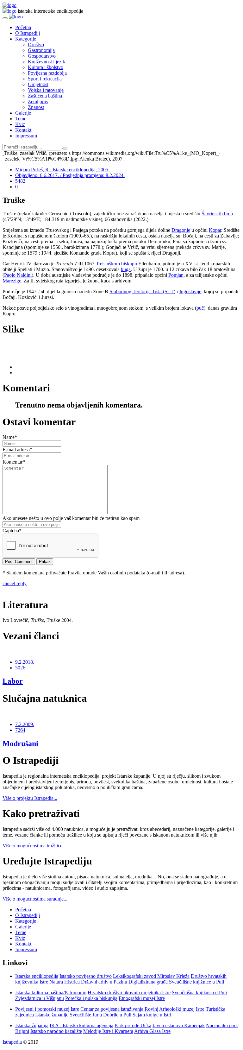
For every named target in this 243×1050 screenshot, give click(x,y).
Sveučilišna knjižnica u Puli (199, 992)
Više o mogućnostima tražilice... (34, 845)
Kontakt (23, 130)
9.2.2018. (24, 662)
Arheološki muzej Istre (181, 1009)
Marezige (12, 280)
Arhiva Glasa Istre (152, 1031)
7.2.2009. (24, 724)
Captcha (12, 530)
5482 (20, 181)
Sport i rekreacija (45, 78)
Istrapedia (13, 1042)
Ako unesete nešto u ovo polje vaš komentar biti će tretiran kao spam (71, 518)
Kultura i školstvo (45, 67)
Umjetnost (38, 84)
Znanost (36, 107)
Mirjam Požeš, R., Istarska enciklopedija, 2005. (62, 169)
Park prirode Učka (133, 1025)
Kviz (20, 124)
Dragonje (180, 230)
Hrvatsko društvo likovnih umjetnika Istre (129, 992)
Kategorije (25, 38)
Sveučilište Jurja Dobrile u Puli (100, 1014)
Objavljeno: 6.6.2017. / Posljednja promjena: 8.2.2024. (70, 175)
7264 (20, 730)
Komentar (14, 462)
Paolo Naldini (18, 275)
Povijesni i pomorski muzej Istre (47, 1009)
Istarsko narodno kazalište (56, 1031)
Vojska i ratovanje (46, 90)
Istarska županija (31, 1025)
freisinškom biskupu (117, 263)
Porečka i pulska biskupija (91, 998)
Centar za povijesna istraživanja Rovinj (119, 1009)
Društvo (36, 44)
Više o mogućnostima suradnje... (35, 898)
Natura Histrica (64, 981)
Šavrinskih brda (217, 213)
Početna (23, 27)
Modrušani (20, 743)
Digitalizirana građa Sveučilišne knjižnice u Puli (176, 981)
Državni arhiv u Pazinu (104, 981)
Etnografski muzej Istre (142, 998)
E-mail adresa (17, 449)
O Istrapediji (27, 33)
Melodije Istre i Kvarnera (108, 1031)
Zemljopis (38, 101)
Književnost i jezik (46, 61)
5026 (20, 667)
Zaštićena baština (45, 95)
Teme (20, 118)
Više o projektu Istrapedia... (30, 798)
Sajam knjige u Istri (152, 1014)
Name (10, 437)
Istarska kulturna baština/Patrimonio (50, 992)
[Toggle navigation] (5, 18)
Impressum (26, 135)
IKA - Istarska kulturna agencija (81, 1025)
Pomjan (176, 275)
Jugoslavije (190, 291)
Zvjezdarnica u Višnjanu (39, 998)
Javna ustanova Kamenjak (179, 1025)
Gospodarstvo (42, 56)
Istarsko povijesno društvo (85, 976)
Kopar (215, 230)
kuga (126, 269)
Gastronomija (41, 50)
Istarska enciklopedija (36, 976)
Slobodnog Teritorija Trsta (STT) (142, 291)
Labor (13, 681)
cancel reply (15, 583)
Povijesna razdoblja (47, 73)
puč (200, 308)
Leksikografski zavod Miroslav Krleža (151, 976)
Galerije (23, 113)
